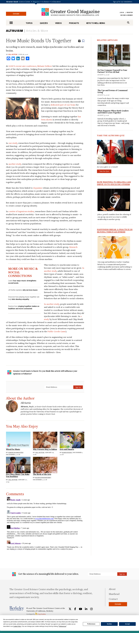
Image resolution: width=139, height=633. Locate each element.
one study (12, 143)
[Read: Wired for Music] (18, 439)
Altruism (14, 30)
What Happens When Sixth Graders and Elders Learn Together (113, 111)
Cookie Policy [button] (17, 626)
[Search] (128, 22)
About (112, 589)
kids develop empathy (20, 299)
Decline (109, 624)
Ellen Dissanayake (43, 477)
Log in (122, 12)
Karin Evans (67, 452)
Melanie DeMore (44, 66)
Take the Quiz (104, 171)
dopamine (37, 187)
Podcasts (74, 23)
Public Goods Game (57, 331)
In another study (51, 304)
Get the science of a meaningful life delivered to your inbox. (48, 573)
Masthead (114, 593)
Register (130, 12)
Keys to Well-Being (95, 23)
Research (73, 247)
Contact (113, 598)
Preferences (91, 624)
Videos (58, 23)
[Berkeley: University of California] (16, 608)
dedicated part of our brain (62, 104)
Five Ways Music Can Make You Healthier (17, 475)
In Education (56, 2)
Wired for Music (13, 449)
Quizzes (44, 23)
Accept (127, 624)
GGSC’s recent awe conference (22, 66)
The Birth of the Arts (42, 474)
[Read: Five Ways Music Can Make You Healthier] (18, 464)
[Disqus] (45, 523)
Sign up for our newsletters (122, 2)
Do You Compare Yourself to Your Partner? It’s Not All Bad (112, 71)
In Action (45, 2)
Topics (29, 23)
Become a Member (127, 15)
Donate (16, 14)
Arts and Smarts (67, 449)
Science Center (24, 2)
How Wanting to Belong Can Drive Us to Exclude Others (114, 183)
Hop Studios (42, 614)
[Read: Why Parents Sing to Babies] (45, 439)
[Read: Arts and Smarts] (72, 439)
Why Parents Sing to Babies (45, 449)
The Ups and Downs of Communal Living (112, 91)
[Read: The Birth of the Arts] (45, 464)
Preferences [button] (62, 626)
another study (14, 163)
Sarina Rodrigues (15, 452)
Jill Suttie (12, 54)
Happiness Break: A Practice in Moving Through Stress (114, 230)
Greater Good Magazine (70, 12)
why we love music (30, 290)
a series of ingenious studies (21, 211)
